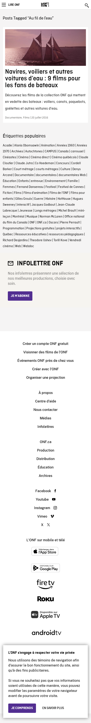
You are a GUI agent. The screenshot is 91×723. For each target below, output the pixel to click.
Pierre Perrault (70, 222)
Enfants (23, 181)
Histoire (50, 199)
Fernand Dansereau (30, 187)
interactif (23, 205)
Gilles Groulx (23, 199)
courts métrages (47, 169)
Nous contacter (45, 410)
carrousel (77, 151)
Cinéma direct (40, 157)
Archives (17, 151)
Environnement (55, 181)
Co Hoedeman (44, 163)
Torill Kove (60, 240)
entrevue (37, 181)
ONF (32, 222)
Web (18, 246)
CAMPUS (50, 151)
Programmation (13, 228)
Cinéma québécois (64, 157)
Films (17, 193)
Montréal (18, 217)
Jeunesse (25, 211)
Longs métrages (45, 211)
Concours (62, 163)
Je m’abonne (20, 296)
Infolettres (45, 427)
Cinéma (23, 157)
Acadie (7, 145)
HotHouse (64, 199)
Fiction (7, 193)
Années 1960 (66, 145)
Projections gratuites (40, 228)
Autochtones (34, 151)
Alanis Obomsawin (26, 145)
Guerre (38, 199)
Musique (31, 217)
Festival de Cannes (71, 187)
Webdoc (28, 246)
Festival (51, 187)
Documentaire (24, 175)
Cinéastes (9, 157)
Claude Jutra (24, 163)
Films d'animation (35, 193)
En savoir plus (53, 708)
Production (45, 450)
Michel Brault (67, 211)
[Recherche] (87, 5)
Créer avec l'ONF (45, 369)
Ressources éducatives (31, 234)
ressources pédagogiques (66, 234)
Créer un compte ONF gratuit (45, 344)
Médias (45, 418)
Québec (8, 234)
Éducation (9, 181)
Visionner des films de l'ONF (45, 352)
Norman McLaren (51, 217)
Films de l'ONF (59, 193)
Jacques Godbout (43, 205)
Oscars (53, 222)
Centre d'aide (45, 401)
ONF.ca (42, 222)
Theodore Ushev (40, 240)
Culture (65, 169)
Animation (48, 145)
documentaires (46, 175)
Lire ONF (14, 5)
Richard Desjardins (15, 240)
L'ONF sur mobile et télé (45, 540)
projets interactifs (68, 228)
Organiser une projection (45, 378)
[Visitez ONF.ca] (52, 5)
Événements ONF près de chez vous (45, 361)
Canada (63, 151)
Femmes (9, 187)
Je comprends (22, 708)
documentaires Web (72, 175)
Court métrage (24, 169)
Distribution (45, 459)
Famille (73, 181)
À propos (46, 393)
